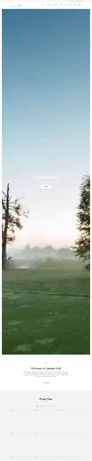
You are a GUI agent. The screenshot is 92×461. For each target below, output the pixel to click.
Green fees (46, 186)
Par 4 (49, 406)
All (41, 406)
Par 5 (53, 406)
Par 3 (45, 406)
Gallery (60, 4)
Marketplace (54, 4)
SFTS (65, 4)
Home (43, 4)
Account (70, 4)
